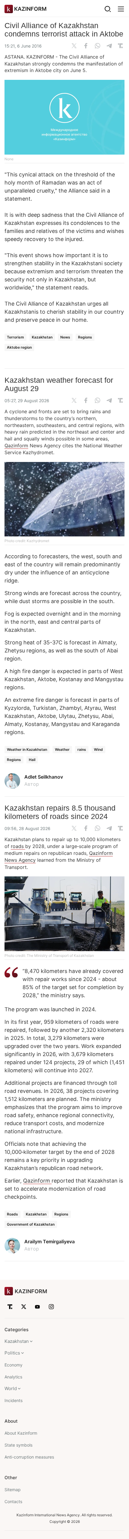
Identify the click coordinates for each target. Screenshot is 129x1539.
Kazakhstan (42, 337)
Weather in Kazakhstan (27, 749)
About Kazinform (20, 1433)
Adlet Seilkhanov (43, 776)
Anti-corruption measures (29, 1456)
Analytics (13, 1376)
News (65, 337)
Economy (13, 1364)
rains (81, 749)
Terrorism (15, 337)
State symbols (18, 1445)
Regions (85, 337)
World (10, 1388)
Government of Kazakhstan (31, 1224)
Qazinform (16, 446)
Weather (62, 749)
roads (18, 846)
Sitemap (12, 1489)
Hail (32, 759)
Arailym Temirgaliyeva (49, 1241)
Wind (98, 749)
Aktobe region (19, 347)
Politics (12, 1353)
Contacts (13, 1501)
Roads (12, 1214)
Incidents (13, 1400)
